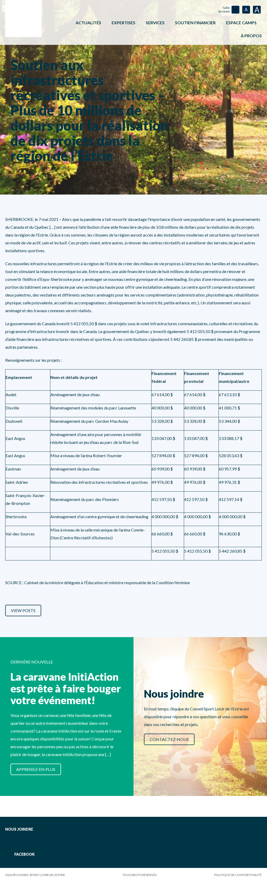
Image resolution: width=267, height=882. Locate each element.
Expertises (123, 22)
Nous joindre (19, 829)
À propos (251, 35)
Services (155, 22)
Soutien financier (195, 22)
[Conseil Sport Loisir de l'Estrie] (23, 18)
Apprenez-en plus (35, 769)
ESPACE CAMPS (241, 22)
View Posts (23, 610)
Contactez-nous (169, 739)
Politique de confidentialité (238, 875)
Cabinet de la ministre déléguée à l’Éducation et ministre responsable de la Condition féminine (107, 582)
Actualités (88, 22)
